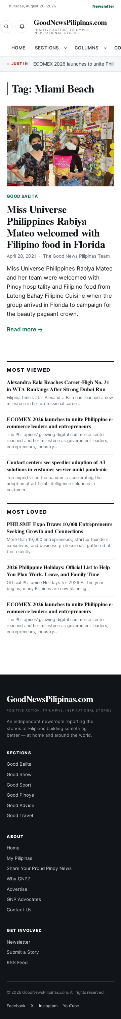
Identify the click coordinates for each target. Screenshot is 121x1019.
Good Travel (20, 815)
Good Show (19, 774)
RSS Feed (17, 962)
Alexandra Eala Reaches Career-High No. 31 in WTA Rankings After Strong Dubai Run (58, 385)
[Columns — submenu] (105, 48)
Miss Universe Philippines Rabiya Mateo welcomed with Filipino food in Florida (56, 227)
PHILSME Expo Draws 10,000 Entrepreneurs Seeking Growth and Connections (59, 527)
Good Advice (20, 805)
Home (18, 47)
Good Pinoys (20, 795)
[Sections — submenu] (65, 48)
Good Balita (22, 196)
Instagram (48, 1005)
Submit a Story (23, 952)
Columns (87, 47)
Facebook (16, 1005)
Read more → (25, 329)
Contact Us (19, 909)
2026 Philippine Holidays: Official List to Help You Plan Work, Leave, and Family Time (58, 570)
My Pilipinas (19, 858)
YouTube (71, 1005)
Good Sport (19, 785)
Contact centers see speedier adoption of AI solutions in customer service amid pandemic (57, 465)
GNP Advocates (24, 899)
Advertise (17, 889)
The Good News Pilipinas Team (76, 256)
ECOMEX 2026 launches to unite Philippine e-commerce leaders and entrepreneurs (60, 422)
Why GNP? (18, 878)
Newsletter (103, 6)
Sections (47, 47)
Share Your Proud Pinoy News (39, 868)
